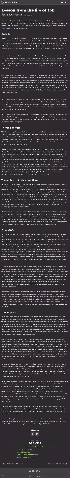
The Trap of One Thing (25, 449)
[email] (30, 472)
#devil (13, 15)
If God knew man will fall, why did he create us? (35, 447)
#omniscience (22, 15)
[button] (68, 2)
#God (4, 15)
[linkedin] (33, 472)
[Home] (2, 2)
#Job (16, 15)
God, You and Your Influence (28, 454)
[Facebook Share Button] (33, 433)
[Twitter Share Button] (37, 433)
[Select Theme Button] (62, 2)
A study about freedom (26, 457)
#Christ (9, 15)
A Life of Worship (23, 452)
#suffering (29, 15)
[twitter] (37, 472)
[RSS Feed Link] (40, 472)
